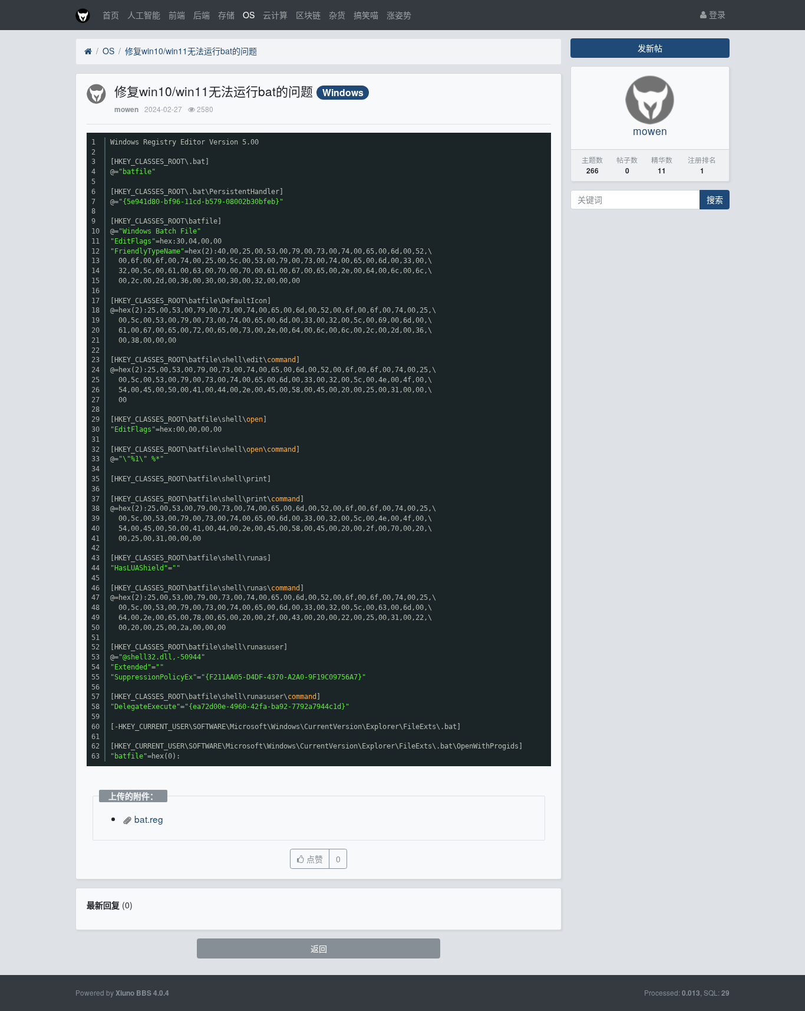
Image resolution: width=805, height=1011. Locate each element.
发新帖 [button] (650, 48)
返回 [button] (319, 948)
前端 (177, 15)
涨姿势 (399, 15)
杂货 (337, 15)
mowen (126, 109)
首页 (111, 15)
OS (249, 15)
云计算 (275, 15)
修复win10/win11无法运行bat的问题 (191, 51)
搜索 (715, 199)
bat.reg (147, 818)
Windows (343, 92)
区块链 (308, 15)
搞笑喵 (366, 15)
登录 (716, 14)
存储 (226, 15)
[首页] (88, 51)
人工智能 (143, 15)
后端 (201, 15)
